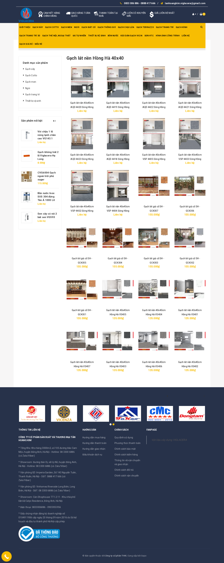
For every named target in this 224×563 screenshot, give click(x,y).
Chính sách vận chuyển (126, 475)
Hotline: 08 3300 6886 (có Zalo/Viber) (47, 466)
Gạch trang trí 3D (29, 35)
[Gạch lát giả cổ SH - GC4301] (82, 289)
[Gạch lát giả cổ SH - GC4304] (117, 237)
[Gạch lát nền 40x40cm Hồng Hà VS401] (189, 289)
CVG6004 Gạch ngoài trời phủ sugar (47, 176)
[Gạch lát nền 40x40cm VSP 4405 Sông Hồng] (153, 133)
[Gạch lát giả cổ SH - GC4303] (153, 237)
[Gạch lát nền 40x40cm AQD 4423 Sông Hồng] (82, 133)
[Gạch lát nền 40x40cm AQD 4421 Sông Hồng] (189, 81)
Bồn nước (113, 35)
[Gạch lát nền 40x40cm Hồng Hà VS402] (189, 340)
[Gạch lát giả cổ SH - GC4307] (153, 185)
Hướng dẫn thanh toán (94, 443)
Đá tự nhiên (79, 35)
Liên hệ (186, 35)
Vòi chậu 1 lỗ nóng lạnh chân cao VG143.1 (47, 135)
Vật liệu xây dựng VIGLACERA (169, 439)
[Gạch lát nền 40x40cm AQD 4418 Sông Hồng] (117, 133)
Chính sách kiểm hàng (126, 454)
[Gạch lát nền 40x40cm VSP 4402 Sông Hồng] (82, 185)
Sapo (143, 555)
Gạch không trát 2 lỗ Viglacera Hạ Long (48, 156)
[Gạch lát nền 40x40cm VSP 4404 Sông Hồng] (117, 185)
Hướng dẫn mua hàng (94, 437)
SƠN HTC (149, 35)
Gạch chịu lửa (126, 27)
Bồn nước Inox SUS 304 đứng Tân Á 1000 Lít (46, 197)
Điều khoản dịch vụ (92, 454)
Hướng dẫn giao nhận (93, 449)
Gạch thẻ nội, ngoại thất (56, 35)
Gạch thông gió (107, 27)
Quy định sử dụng (123, 437)
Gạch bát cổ (88, 27)
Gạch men (66, 27)
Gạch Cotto (52, 27)
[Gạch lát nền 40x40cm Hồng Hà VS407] (82, 340)
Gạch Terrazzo (145, 27)
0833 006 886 (131, 3)
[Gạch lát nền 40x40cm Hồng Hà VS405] (117, 289)
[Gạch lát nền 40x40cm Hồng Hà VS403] (117, 340)
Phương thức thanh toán (127, 443)
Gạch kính (181, 27)
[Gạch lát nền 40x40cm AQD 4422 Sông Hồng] (153, 81)
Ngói (76, 27)
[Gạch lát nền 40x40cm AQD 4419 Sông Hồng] (117, 81)
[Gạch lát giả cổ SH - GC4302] (189, 237)
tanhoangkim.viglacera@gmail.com (185, 3)
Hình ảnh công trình (168, 35)
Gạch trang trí (165, 27)
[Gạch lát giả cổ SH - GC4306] (189, 185)
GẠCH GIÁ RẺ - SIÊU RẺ (30, 44)
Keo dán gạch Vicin (131, 35)
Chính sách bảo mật (125, 449)
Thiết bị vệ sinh (97, 35)
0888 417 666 (148, 3)
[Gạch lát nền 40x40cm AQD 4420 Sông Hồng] (82, 81)
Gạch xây (37, 27)
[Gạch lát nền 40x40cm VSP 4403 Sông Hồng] (189, 133)
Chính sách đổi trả (124, 470)
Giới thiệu (24, 27)
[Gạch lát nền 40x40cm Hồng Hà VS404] (153, 289)
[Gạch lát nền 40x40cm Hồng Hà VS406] (153, 340)
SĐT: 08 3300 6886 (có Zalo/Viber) (51, 490)
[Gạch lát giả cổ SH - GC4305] (82, 237)
